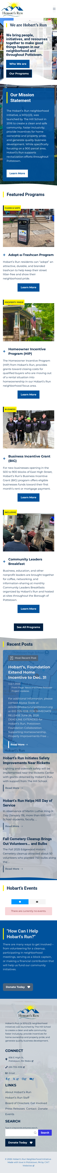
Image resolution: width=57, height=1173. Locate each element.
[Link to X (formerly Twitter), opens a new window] (16, 1079)
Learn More (17, 173)
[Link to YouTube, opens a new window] (32, 1079)
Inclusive (10, 512)
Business (10, 409)
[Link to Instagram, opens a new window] (24, 1079)
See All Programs (28, 627)
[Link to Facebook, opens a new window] (7, 1079)
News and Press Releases (38, 687)
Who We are (17, 63)
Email (12, 1073)
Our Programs (19, 73)
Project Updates (20, 691)
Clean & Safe (12, 208)
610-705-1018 (15, 1067)
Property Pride (14, 302)
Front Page (18, 687)
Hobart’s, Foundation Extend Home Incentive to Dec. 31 (29, 672)
